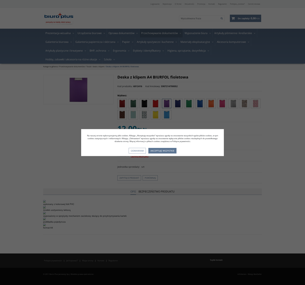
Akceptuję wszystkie (162, 150)
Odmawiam (137, 150)
